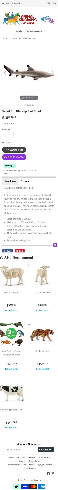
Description (10, 181)
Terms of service (29, 468)
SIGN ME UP (45, 449)
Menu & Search (13, 3)
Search (11, 457)
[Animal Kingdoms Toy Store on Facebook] (48, 474)
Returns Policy (34, 461)
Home (4, 38)
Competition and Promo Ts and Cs (20, 465)
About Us (21, 457)
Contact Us (31, 457)
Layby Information (44, 465)
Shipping (22, 461)
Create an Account (34, 31)
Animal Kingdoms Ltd (32, 480)
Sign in (19, 31)
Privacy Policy (44, 457)
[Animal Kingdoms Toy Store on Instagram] (53, 474)
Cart (53, 3)
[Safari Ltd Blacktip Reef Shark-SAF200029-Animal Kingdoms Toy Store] (25, 105)
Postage (24, 181)
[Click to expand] (29, 74)
